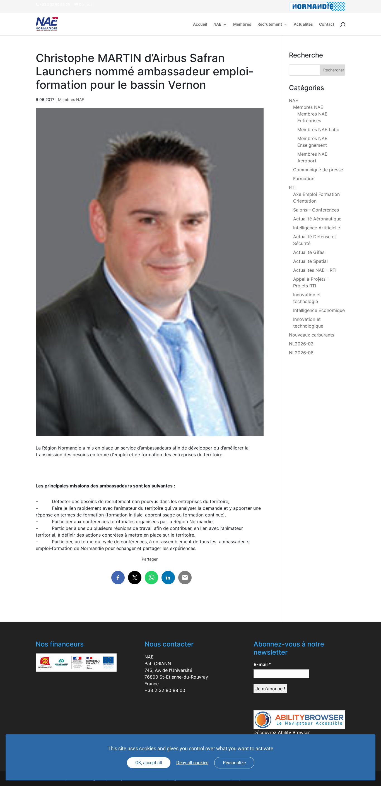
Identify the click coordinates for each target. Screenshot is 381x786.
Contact (326, 24)
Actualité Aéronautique (317, 219)
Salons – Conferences (316, 210)
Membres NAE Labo (318, 129)
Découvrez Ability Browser (282, 732)
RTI (292, 187)
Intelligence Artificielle (316, 227)
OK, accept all (148, 762)
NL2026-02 (301, 344)
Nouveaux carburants (311, 335)
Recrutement (269, 24)
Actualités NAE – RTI (314, 270)
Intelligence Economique (319, 310)
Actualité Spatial (310, 261)
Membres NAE (71, 99)
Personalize (234, 762)
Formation (303, 178)
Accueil (200, 24)
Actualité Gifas (308, 252)
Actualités (303, 24)
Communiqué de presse (318, 169)
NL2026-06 (301, 352)
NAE (217, 24)
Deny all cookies (192, 762)
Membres (242, 24)
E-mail (262, 664)
